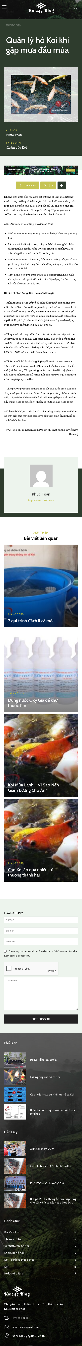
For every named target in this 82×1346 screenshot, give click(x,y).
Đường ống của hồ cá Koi (45, 1077)
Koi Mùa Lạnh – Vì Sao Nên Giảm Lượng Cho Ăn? (33, 787)
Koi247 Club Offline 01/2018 (47, 1183)
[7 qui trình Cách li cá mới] (41, 586)
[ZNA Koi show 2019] (15, 1148)
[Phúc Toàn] (41, 476)
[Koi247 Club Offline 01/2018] (15, 1183)
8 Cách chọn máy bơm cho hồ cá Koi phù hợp (52, 1111)
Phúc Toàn (14, 135)
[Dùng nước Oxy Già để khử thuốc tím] (41, 670)
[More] (62, 185)
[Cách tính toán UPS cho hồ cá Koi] (15, 1166)
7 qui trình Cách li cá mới (31, 620)
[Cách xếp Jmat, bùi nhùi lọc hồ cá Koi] (15, 1094)
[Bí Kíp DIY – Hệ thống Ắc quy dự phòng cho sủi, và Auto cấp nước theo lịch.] (15, 1200)
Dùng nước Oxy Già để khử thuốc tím (33, 703)
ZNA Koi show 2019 (42, 1148)
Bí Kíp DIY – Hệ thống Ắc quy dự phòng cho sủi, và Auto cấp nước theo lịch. (53, 1200)
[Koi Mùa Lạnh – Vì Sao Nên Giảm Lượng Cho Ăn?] (41, 755)
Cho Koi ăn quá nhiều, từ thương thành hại (30, 872)
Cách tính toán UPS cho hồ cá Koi (50, 1166)
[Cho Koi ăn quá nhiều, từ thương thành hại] (41, 840)
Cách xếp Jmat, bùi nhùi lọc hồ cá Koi (52, 1094)
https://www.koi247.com (41, 500)
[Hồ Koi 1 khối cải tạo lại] (15, 1059)
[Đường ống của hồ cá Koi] (15, 1077)
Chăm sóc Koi (16, 147)
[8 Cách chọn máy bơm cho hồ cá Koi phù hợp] (15, 1112)
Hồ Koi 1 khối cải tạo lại (43, 1059)
